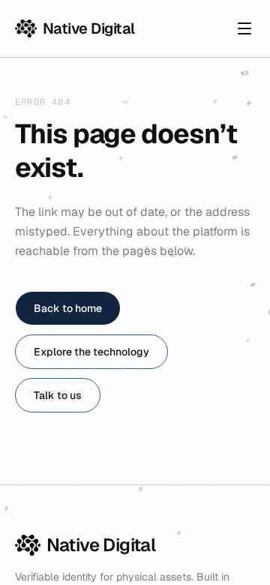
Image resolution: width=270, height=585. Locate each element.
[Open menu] (244, 28)
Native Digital (89, 28)
